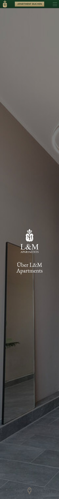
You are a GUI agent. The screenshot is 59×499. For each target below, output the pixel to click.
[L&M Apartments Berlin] (5, 4)
